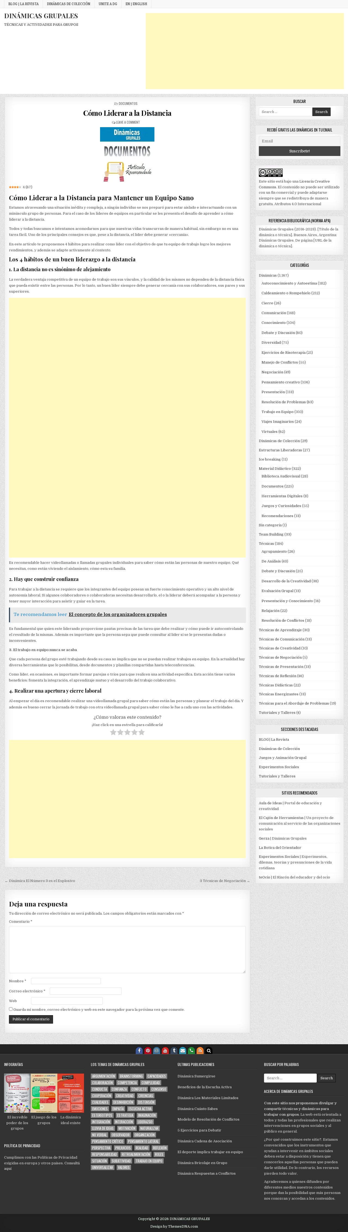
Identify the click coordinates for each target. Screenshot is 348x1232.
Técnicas (266, 544)
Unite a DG (108, 4)
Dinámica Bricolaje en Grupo (202, 1163)
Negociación (272, 372)
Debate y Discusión (278, 333)
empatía (118, 1108)
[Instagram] (156, 1050)
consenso (158, 1089)
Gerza (264, 838)
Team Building (271, 534)
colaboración (102, 1082)
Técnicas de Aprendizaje (280, 630)
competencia (127, 1082)
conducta (99, 1089)
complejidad (151, 1082)
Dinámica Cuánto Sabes (198, 1109)
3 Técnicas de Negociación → (225, 881)
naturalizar (149, 1128)
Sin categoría (270, 525)
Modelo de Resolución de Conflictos (209, 1119)
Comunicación (274, 313)
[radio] (113, 733)
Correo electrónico (27, 991)
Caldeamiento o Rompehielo (286, 293)
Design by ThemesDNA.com (174, 1226)
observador (121, 1134)
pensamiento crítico (107, 1141)
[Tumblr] (174, 1050)
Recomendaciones (277, 516)
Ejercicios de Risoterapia (284, 353)
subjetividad (121, 1161)
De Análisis (271, 561)
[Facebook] (139, 1050)
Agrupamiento (274, 551)
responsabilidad (104, 1154)
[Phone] (191, 1050)
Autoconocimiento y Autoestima (289, 283)
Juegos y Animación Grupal (282, 758)
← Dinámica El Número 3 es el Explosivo (40, 881)
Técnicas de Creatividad (279, 648)
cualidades (100, 1102)
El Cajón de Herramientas (281, 818)
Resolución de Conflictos (283, 620)
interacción (124, 1121)
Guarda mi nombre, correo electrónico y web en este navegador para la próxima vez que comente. (99, 1010)
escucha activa (140, 1108)
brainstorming (131, 1076)
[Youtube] (165, 1050)
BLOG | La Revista (23, 4)
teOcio (264, 877)
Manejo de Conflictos (280, 362)
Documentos (128, 103)
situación (99, 1161)
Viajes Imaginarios (278, 422)
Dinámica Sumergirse (196, 1076)
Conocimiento (274, 323)
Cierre (267, 303)
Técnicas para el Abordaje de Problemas (294, 703)
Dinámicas (268, 275)
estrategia (125, 1115)
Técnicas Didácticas (276, 685)
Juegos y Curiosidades (281, 506)
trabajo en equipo (149, 1161)
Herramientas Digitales (282, 496)
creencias (145, 1095)
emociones (100, 1108)
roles (159, 1154)
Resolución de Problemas (284, 402)
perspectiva (101, 1147)
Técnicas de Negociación (280, 657)
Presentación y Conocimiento (287, 601)
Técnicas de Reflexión (277, 676)
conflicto (139, 1089)
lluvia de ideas (103, 1128)
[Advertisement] (245, 51)
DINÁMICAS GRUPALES (41, 15)
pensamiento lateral (143, 1141)
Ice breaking (270, 459)
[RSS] (200, 1050)
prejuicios (123, 1147)
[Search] (208, 1050)
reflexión (160, 1147)
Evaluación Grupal (277, 591)
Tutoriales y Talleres (277, 713)
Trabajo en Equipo (278, 412)
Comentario (20, 922)
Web (13, 1001)
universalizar (102, 1167)
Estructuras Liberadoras (280, 450)
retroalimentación (136, 1154)
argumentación (103, 1076)
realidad (142, 1147)
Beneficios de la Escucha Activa (205, 1087)
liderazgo (145, 1121)
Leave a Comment (128, 122)
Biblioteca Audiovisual (281, 476)
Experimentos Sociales (279, 767)
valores (124, 1167)
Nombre (17, 981)
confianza (119, 1089)
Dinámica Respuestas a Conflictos (207, 1173)
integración (101, 1121)
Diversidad (271, 342)
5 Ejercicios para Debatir (199, 1130)
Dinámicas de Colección (68, 4)
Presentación (273, 392)
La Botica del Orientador (280, 848)
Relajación (270, 611)
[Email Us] (182, 1050)
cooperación (101, 1095)
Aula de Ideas (270, 803)
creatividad (124, 1095)
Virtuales (270, 432)
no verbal (99, 1134)
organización (145, 1134)
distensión (146, 1102)
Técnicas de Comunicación (281, 639)
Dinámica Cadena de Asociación (205, 1141)
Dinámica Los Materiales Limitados (208, 1098)
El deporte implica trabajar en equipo (210, 1152)
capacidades (157, 1076)
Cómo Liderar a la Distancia (127, 113)
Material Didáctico (275, 469)
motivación (127, 1128)
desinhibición (123, 1102)
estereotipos (102, 1115)
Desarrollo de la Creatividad (286, 581)
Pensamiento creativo (281, 382)
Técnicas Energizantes (279, 694)
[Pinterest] (147, 1050)
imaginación (147, 1115)
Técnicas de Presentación (281, 667)
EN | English (136, 4)
